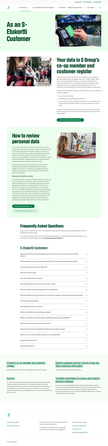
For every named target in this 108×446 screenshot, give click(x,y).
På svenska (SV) (87, 2)
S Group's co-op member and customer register (26, 364)
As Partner (62, 7)
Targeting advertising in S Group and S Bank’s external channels (78, 379)
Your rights (90, 7)
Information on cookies (79, 422)
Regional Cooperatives (75, 7)
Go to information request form (24, 211)
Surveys (11, 378)
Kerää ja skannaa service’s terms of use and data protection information (78, 364)
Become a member (12, 425)
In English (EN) (97, 2)
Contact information (78, 425)
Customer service (12, 422)
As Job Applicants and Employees (43, 7)
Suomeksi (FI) (78, 2)
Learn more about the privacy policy (70, 120)
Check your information (22, 206)
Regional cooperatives (79, 432)
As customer (23, 7)
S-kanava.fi (76, 429)
